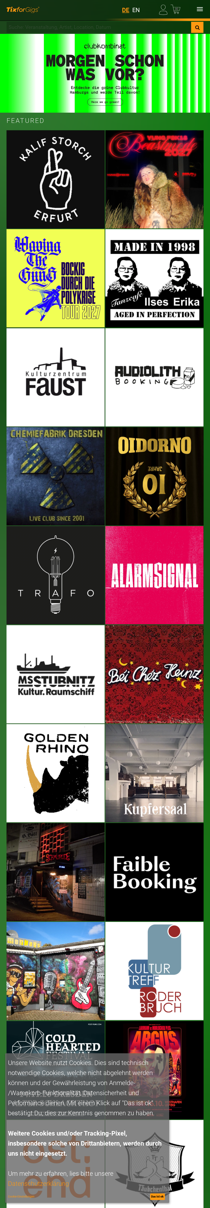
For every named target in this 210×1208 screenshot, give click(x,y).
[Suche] (197, 27)
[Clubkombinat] (105, 73)
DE (125, 10)
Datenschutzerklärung (38, 1183)
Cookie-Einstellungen (21, 1196)
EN (136, 10)
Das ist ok (157, 1196)
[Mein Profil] (164, 9)
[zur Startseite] (23, 9)
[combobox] (99, 27)
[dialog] (87, 1128)
